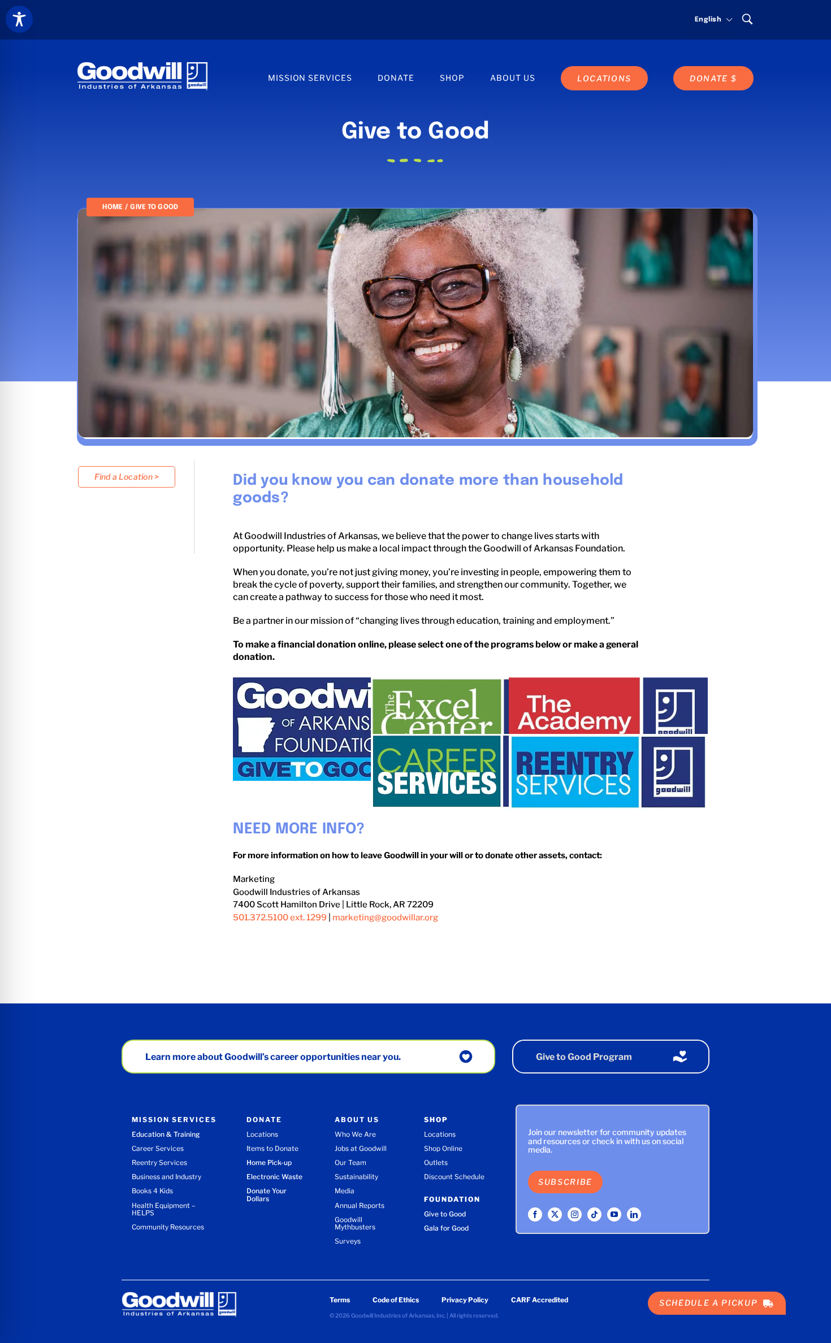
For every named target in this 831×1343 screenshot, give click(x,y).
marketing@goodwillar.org (385, 917)
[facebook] (535, 1214)
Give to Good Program (584, 1056)
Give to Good (445, 1214)
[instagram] (575, 1214)
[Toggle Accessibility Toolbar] (19, 19)
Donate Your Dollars (266, 1194)
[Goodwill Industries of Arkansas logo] (142, 66)
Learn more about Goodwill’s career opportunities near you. (273, 1056)
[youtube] (614, 1214)
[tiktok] (594, 1214)
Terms (340, 1300)
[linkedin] (634, 1214)
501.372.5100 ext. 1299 (280, 917)
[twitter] (555, 1214)
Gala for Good (446, 1228)
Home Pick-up (269, 1162)
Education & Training (166, 1134)
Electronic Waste (274, 1176)
